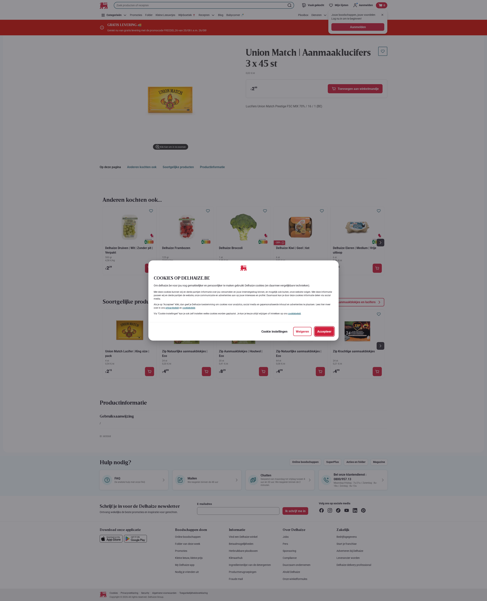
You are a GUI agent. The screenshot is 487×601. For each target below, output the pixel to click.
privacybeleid (172, 308)
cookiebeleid (188, 308)
